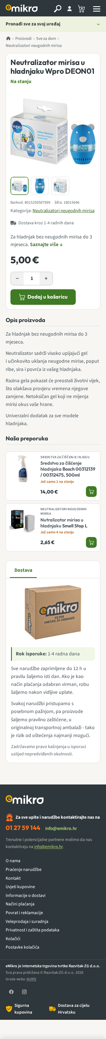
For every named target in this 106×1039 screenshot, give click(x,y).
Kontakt (13, 878)
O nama (13, 861)
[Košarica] (81, 8)
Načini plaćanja (20, 904)
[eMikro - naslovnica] (22, 9)
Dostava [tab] (23, 570)
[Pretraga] (57, 8)
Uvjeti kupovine (20, 887)
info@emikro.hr (61, 828)
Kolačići (13, 939)
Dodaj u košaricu (47, 297)
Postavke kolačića (22, 947)
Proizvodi (23, 38)
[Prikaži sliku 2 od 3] (40, 186)
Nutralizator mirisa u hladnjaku (63, 523)
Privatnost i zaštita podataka (32, 930)
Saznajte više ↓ (46, 244)
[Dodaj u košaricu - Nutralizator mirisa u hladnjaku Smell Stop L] (91, 542)
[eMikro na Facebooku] (11, 991)
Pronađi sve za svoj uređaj (33, 24)
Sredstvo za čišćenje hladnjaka (67, 469)
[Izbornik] (97, 9)
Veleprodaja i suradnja (27, 922)
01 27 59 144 (23, 828)
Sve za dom (46, 38)
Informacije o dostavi (26, 896)
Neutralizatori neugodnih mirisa (34, 45)
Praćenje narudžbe (24, 870)
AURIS (31, 979)
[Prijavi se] (69, 9)
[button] (53, 131)
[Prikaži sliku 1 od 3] (19, 186)
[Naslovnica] (8, 38)
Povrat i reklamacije (24, 913)
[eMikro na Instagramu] (24, 991)
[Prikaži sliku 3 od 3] (60, 186)
